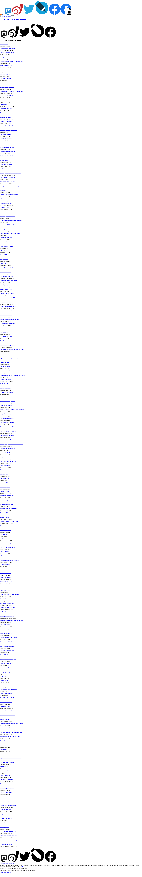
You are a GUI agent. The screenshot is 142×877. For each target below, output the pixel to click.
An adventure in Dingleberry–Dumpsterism (10, 439)
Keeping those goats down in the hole (8, 500)
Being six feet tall (4, 259)
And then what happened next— (7, 69)
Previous (2, 21)
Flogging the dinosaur (5, 388)
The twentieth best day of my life (7, 401)
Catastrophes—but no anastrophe (8, 353)
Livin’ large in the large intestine (7, 543)
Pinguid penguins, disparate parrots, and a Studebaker (13, 349)
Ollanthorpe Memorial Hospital (7, 715)
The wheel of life (4, 44)
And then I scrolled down (6, 82)
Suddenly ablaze (4, 766)
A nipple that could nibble (6, 121)
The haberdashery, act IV (6, 801)
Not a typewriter (4, 474)
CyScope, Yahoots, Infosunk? (7, 87)
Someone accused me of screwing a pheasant (10, 840)
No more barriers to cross (6, 289)
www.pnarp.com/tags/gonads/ (5, 872)
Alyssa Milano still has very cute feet (8, 831)
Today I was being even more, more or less (10, 233)
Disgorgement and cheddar (6, 641)
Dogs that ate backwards (6, 237)
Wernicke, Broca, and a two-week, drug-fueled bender (12, 375)
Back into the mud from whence (7, 125)
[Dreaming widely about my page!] (17, 14)
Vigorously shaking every (10, 426)
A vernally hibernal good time (7, 147)
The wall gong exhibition (6, 792)
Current (5, 21)
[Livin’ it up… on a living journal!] (42, 14)
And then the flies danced (6, 336)
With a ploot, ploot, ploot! (6, 315)
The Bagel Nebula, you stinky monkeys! (9, 560)
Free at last (2, 783)
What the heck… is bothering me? (8, 659)
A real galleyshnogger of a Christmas (8, 297)
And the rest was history (5, 272)
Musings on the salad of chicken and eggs (9, 186)
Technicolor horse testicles (6, 740)
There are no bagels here (6, 112)
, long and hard (6, 818)
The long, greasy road (5, 366)
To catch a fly (3, 263)
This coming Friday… (5, 512)
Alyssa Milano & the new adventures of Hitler (10, 758)
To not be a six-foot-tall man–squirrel (8, 461)
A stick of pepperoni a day (6, 633)
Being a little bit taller (5, 254)
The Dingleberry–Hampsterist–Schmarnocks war (11, 444)
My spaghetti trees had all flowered (8, 267)
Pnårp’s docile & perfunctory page (13, 19)
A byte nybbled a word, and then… (8, 177)
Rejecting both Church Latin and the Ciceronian (11, 229)
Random (10, 21)
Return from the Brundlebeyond (7, 753)
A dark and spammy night (6, 693)
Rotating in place (4, 680)
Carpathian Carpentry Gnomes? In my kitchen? (11, 414)
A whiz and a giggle (4, 770)
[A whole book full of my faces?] (54, 14)
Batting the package (5, 383)
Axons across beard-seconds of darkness (9, 594)
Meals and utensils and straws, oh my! (9, 538)
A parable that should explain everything (9, 521)
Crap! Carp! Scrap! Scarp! (6, 246)
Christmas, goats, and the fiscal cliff (8, 508)
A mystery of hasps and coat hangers (8, 280)
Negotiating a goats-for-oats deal (7, 216)
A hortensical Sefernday (5, 555)
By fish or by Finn (4, 207)
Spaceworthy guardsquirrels (6, 779)
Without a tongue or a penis (6, 844)
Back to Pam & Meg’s (5, 706)
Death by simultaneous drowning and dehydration (11, 723)
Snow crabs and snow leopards (7, 181)
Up (7, 21)
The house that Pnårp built (6, 276)
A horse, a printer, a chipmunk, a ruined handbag (11, 91)
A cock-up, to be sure (5, 796)
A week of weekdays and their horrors (9, 194)
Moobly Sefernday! (4, 654)
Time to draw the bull (5, 469)
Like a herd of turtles (5, 624)
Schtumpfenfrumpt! (4, 629)
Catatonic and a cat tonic (6, 65)
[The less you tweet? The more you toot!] (8, 14)
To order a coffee (4, 586)
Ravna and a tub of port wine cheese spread (10, 710)
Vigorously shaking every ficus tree (8, 431)
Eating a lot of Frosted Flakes (7, 95)
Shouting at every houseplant (7, 435)
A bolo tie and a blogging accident (8, 198)
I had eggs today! (4, 749)
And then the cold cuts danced (7, 603)
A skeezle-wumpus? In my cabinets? (8, 637)
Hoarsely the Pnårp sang (6, 568)
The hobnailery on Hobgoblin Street (8, 689)
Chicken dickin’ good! (5, 241)
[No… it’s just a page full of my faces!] (65, 14)
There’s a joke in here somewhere (7, 151)
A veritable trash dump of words (7, 345)
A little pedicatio (4, 745)
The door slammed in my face (7, 418)
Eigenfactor (3, 822)
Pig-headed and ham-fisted (6, 155)
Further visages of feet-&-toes (7, 788)
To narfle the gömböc (5, 487)
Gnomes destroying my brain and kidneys (10, 736)
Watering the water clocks (6, 164)
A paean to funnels (4, 517)
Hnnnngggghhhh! (4, 667)
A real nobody (3, 190)
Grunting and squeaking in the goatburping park (11, 620)
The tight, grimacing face (6, 672)
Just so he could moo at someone (7, 646)
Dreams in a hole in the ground (7, 607)
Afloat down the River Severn (7, 100)
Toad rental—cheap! (5, 590)
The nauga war (3, 534)
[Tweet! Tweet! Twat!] (28, 14)
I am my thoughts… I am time (7, 293)
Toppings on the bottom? (6, 302)
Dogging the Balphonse (5, 379)
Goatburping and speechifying (7, 616)
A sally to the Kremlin (5, 611)
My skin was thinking (5, 564)
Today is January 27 (5, 775)
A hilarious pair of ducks (6, 405)
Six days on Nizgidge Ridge (6, 57)
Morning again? (4, 160)
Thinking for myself (4, 284)
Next (13, 21)
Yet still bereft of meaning (6, 340)
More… (22, 866)
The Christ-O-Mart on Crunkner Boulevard (10, 697)
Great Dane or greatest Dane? (7, 495)
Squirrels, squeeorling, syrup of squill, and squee (11, 358)
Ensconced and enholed (5, 117)
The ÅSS (8, 547)
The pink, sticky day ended (6, 456)
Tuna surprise (3, 250)
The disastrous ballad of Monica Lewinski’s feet (11, 732)
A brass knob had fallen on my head (8, 835)
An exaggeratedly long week (6, 392)
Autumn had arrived (5, 327)
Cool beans (2, 676)
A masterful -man (6, 138)
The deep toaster (4, 332)
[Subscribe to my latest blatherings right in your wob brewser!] (1, 14)
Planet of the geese (4, 551)
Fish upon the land (4, 478)
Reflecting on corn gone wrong (7, 663)
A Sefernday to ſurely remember (7, 448)
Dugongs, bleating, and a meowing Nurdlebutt (11, 220)
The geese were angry (5, 525)
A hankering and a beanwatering (8, 48)
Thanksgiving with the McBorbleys (8, 306)
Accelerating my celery (5, 74)
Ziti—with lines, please (5, 530)
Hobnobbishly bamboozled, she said (8, 805)
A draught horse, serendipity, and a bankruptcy (11, 319)
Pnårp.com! (3, 684)
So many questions (4, 143)
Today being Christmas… (6, 809)
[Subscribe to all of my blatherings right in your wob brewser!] (0, 14)
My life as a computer (5, 168)
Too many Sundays (4, 491)
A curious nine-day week (6, 396)
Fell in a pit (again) (4, 827)
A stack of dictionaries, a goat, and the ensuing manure (12, 371)
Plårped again (3, 104)
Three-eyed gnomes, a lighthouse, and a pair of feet (12, 409)
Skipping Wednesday (5, 719)
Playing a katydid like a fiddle (7, 224)
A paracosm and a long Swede (7, 52)
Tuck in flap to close (4, 362)
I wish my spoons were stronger (7, 323)
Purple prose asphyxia (5, 134)
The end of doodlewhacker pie (7, 650)
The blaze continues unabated (7, 762)
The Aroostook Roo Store (6, 203)
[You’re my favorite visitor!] (5, 16)
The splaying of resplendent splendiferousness (10, 173)
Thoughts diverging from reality (7, 598)
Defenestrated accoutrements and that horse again (11, 61)
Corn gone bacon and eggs (6, 211)
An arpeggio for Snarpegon (6, 504)
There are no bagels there (6, 108)
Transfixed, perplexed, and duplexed (8, 130)
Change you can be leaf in (6, 310)
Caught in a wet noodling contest (7, 814)
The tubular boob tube (5, 78)
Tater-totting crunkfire (5, 727)
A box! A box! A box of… (6, 577)
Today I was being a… (5, 465)
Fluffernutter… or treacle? (6, 702)
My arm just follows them (6, 482)
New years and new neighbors (7, 422)
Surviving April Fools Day (6, 581)
